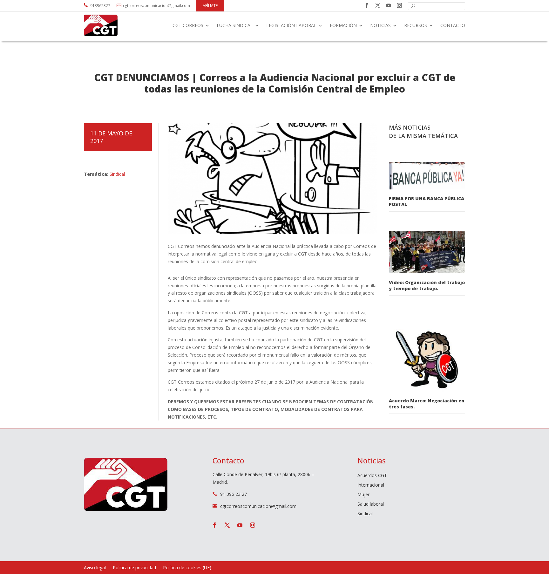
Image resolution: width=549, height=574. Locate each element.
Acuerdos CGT (372, 475)
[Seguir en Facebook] (367, 5)
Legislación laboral (291, 25)
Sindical (117, 174)
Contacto (452, 25)
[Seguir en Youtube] (388, 5)
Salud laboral (370, 504)
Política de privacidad (134, 568)
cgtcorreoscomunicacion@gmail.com (156, 5)
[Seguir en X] (377, 5)
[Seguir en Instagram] (399, 5)
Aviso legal (95, 568)
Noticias (380, 25)
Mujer (363, 494)
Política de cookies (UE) (187, 568)
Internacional (370, 485)
